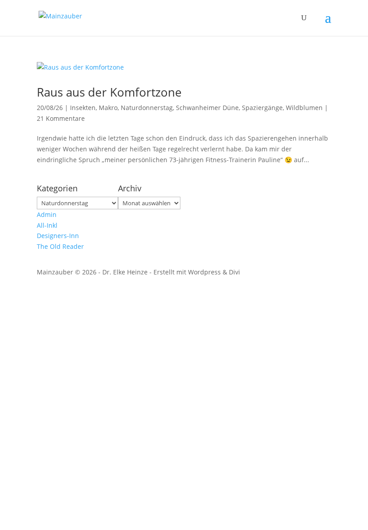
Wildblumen (304, 107)
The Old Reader (60, 246)
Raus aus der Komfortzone (109, 92)
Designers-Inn (58, 235)
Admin (47, 214)
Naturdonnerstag (147, 107)
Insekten (83, 107)
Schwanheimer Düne (207, 107)
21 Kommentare (61, 118)
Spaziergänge (262, 107)
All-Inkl (47, 225)
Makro (108, 107)
